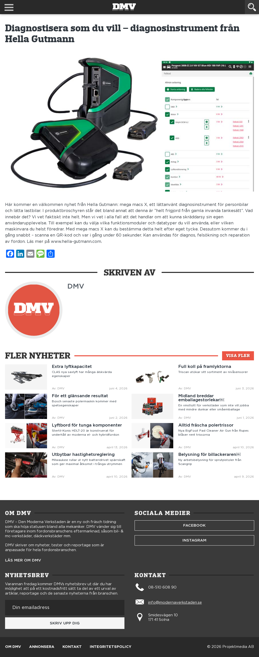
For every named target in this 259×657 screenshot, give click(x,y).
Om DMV (13, 647)
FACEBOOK (194, 525)
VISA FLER (238, 355)
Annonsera (41, 647)
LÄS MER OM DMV (23, 560)
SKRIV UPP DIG (65, 623)
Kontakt (72, 647)
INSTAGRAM (194, 540)
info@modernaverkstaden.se (175, 602)
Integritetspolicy (110, 647)
